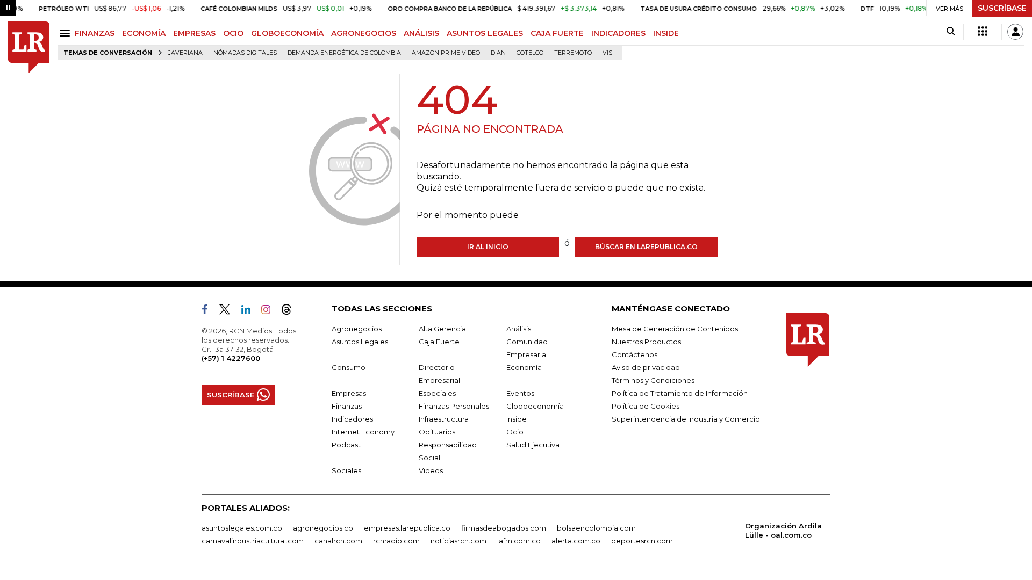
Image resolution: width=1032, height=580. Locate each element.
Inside (516, 419)
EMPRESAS (194, 33)
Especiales (437, 393)
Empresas (349, 393)
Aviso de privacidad (646, 367)
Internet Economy (363, 431)
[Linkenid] (250, 311)
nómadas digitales (245, 52)
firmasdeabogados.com (503, 528)
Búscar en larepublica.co (646, 247)
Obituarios (437, 431)
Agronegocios (357, 328)
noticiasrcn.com (458, 540)
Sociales (346, 470)
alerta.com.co (575, 540)
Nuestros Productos (646, 341)
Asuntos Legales (360, 341)
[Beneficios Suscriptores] (982, 32)
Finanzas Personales (454, 406)
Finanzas (347, 406)
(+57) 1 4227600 (231, 358)
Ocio (515, 431)
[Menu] (66, 33)
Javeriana (185, 52)
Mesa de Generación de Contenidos (675, 328)
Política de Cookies (645, 406)
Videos (431, 470)
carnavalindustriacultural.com (253, 540)
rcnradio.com (396, 540)
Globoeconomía (535, 406)
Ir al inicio (487, 247)
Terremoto (573, 52)
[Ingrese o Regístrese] (1015, 32)
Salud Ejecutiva (533, 444)
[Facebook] (209, 311)
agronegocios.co (323, 528)
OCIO (233, 33)
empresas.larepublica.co (407, 528)
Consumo (349, 367)
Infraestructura (444, 419)
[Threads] (290, 311)
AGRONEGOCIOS (363, 33)
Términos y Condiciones (653, 380)
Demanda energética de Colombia (344, 52)
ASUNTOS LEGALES (485, 33)
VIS (607, 52)
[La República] (28, 47)
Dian (498, 52)
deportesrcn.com (642, 540)
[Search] (950, 31)
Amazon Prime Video (446, 52)
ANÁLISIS (421, 33)
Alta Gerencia (442, 328)
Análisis (518, 328)
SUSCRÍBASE (1002, 8)
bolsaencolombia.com (596, 528)
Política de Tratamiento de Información (680, 393)
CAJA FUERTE (557, 33)
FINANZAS (94, 33)
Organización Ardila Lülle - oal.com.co (783, 530)
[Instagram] (270, 311)
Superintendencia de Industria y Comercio (686, 419)
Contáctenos (634, 354)
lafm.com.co (519, 540)
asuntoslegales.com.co (242, 528)
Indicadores (352, 419)
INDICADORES (618, 33)
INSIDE (666, 33)
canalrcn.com (338, 540)
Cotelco (530, 52)
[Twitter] (229, 311)
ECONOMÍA (144, 33)
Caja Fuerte (439, 341)
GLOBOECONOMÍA (287, 33)
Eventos (520, 393)
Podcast (346, 444)
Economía (524, 367)
